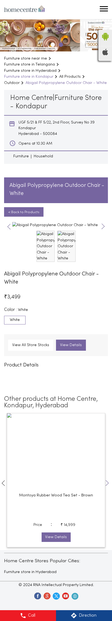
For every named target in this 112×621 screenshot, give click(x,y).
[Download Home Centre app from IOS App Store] (105, 54)
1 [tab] (52, 44)
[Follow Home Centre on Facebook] (37, 596)
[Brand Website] (74, 596)
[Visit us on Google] (47, 596)
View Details (71, 345)
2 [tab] (60, 44)
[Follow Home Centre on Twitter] (56, 596)
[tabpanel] (56, 35)
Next (103, 226)
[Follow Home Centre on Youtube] (65, 596)
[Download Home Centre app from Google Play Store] (105, 42)
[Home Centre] (24, 9)
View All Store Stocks (30, 345)
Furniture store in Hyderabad (30, 572)
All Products (70, 77)
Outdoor (12, 83)
